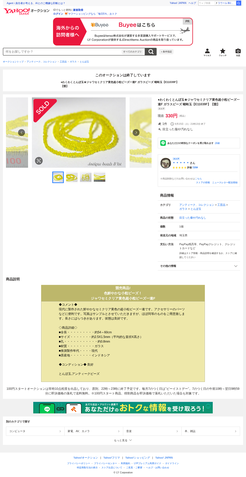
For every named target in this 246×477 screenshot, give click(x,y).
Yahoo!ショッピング (137, 457)
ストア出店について (111, 467)
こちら (198, 178)
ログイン (58, 13)
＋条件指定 (166, 51)
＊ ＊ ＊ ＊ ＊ (181, 162)
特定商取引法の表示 (87, 467)
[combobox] (62, 51)
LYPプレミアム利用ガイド (147, 463)
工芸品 (63, 61)
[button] (199, 266)
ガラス (73, 61)
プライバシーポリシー (78, 463)
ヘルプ (192, 3)
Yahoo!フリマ (111, 457)
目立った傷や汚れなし (192, 217)
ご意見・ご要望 (134, 467)
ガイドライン (172, 463)
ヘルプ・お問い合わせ (157, 467)
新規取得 (78, 9)
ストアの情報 (203, 182)
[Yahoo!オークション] (27, 9)
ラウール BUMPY (227, 3)
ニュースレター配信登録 (225, 182)
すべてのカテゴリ (132, 51)
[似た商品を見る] (39, 161)
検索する (151, 52)
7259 (195, 167)
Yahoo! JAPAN (178, 3)
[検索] (238, 3)
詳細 (217, 143)
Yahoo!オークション (85, 457)
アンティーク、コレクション (42, 61)
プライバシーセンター (105, 463)
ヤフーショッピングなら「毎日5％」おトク (92, 13)
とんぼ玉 (84, 61)
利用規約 (125, 463)
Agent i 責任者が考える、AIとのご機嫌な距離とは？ (36, 3)
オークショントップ (13, 61)
